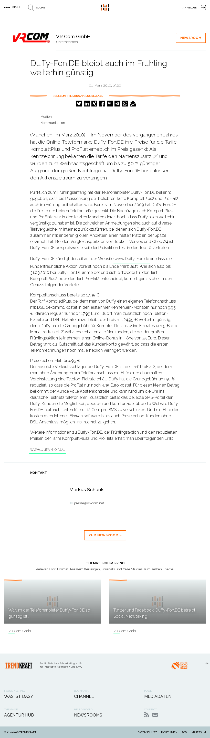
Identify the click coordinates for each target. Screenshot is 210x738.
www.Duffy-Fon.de (131, 258)
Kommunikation (52, 123)
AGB (184, 732)
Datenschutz (147, 732)
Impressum (198, 732)
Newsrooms (88, 715)
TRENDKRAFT (27, 732)
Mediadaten (157, 696)
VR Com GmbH (20, 631)
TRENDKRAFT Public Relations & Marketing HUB (105, 7)
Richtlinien (169, 732)
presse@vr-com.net (89, 503)
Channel (84, 696)
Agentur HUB (19, 715)
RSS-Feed (146, 714)
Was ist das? (18, 696)
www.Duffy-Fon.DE (47, 449)
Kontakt (155, 715)
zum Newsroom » (105, 535)
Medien (46, 117)
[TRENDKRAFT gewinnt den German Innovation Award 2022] (179, 667)
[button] (79, 103)
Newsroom (190, 38)
